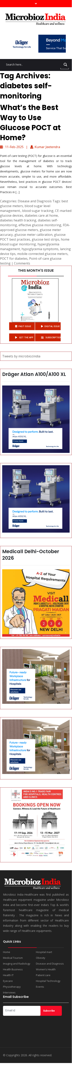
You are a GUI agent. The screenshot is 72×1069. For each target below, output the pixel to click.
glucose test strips (45, 239)
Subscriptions (53, 337)
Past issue (25, 326)
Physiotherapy (12, 986)
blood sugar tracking (37, 210)
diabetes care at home (41, 215)
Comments (22, 263)
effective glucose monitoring (40, 225)
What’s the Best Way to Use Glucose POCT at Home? (30, 122)
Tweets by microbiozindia (21, 356)
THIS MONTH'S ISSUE (36, 270)
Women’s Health (46, 969)
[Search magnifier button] (65, 64)
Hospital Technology (48, 981)
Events (40, 986)
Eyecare (8, 981)
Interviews (9, 992)
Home (6, 952)
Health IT (8, 975)
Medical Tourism (13, 958)
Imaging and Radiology (16, 963)
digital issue (52, 326)
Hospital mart (44, 952)
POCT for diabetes (14, 258)
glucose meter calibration (33, 234)
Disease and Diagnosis (35, 201)
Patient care (43, 975)
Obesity (40, 958)
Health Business (13, 969)
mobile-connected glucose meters (42, 254)
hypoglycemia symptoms (40, 249)
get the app (26, 337)
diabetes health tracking (18, 220)
